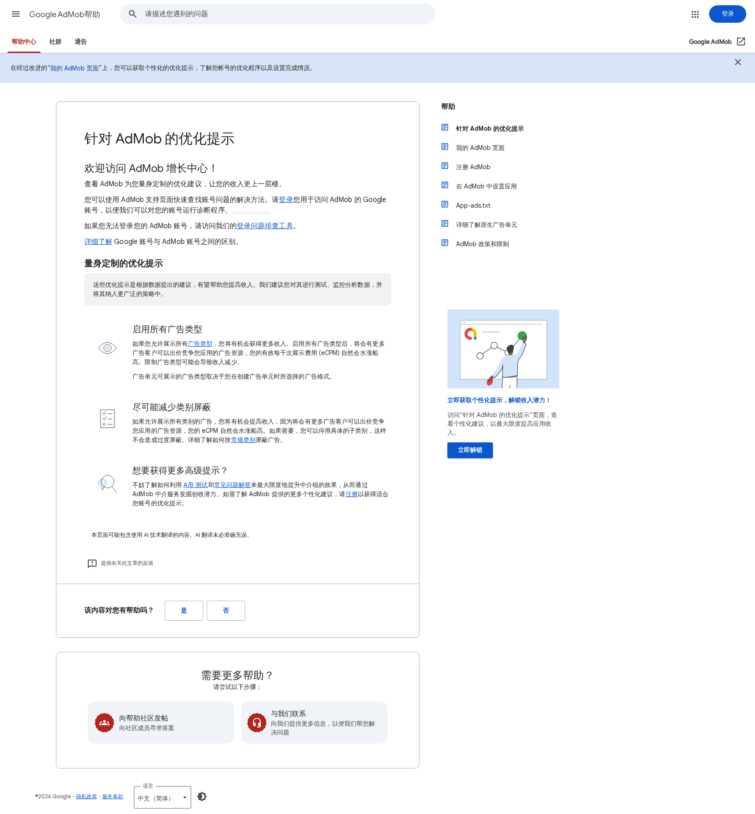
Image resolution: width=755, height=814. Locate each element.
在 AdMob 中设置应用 (486, 186)
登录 (286, 199)
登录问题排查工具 (265, 226)
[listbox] (162, 797)
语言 (148, 786)
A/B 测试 (196, 485)
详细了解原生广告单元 (486, 225)
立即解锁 (470, 450)
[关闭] (738, 63)
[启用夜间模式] (201, 796)
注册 (352, 494)
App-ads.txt (473, 205)
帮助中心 (24, 41)
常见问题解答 (232, 485)
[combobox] (290, 14)
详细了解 (98, 241)
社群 (55, 41)
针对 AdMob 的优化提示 (490, 128)
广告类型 (200, 344)
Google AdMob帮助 (64, 14)
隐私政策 (86, 796)
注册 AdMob (473, 167)
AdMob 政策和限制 (482, 244)
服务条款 (112, 796)
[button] (15, 13)
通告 (81, 41)
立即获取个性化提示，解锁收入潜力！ (499, 400)
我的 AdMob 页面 (74, 68)
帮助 (448, 106)
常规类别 (243, 440)
